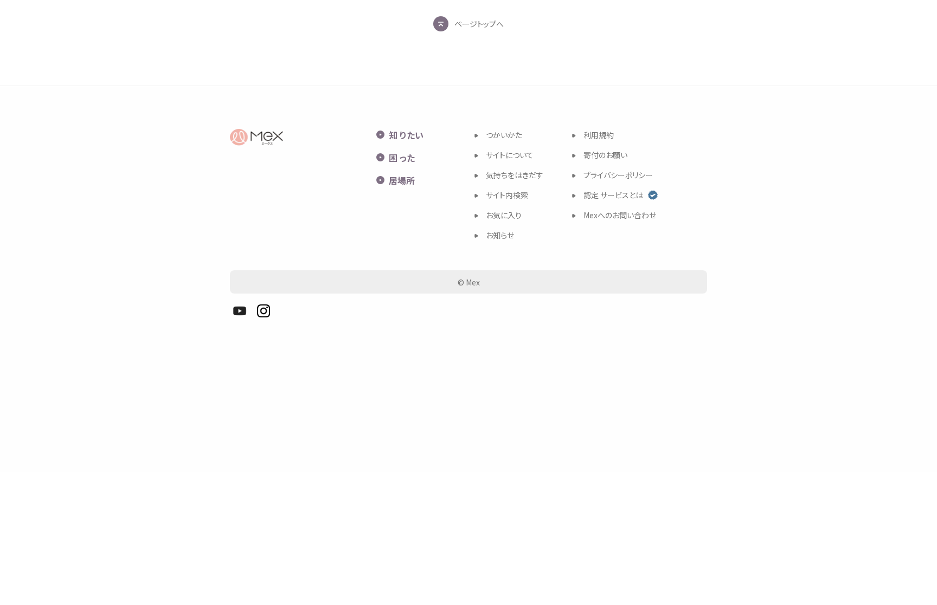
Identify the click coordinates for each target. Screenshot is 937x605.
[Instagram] (263, 310)
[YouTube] (239, 311)
